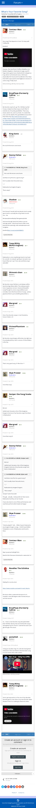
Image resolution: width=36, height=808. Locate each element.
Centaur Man (15, 29)
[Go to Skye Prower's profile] (5, 374)
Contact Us (21, 792)
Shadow (13, 199)
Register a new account (18, 757)
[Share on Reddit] (17, 786)
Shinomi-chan (15, 272)
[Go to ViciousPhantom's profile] (5, 327)
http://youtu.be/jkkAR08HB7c (16, 230)
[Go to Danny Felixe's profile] (5, 156)
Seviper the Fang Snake (20, 394)
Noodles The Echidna (19, 568)
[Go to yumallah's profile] (5, 638)
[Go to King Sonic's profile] (5, 135)
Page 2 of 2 (18, 24)
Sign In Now (18, 767)
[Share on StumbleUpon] (20, 786)
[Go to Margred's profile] (5, 304)
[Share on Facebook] (5, 786)
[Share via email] (22, 786)
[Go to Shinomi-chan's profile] (5, 273)
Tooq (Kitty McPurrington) (14, 14)
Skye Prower (15, 373)
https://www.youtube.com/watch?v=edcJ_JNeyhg (16, 588)
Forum (17, 2)
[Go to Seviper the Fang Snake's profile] (5, 395)
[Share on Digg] (11, 786)
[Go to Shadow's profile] (5, 201)
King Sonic (14, 133)
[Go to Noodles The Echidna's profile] (5, 569)
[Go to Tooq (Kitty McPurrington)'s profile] (5, 244)
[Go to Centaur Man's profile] (5, 30)
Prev (7, 24)
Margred (13, 303)
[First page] (3, 24)
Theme (14, 792)
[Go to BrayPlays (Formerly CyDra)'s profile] (5, 94)
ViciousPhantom (17, 326)
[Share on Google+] (8, 786)
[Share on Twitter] (2, 786)
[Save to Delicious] (14, 786)
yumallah (13, 637)
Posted (7, 38)
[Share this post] (31, 38)
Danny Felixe (15, 155)
